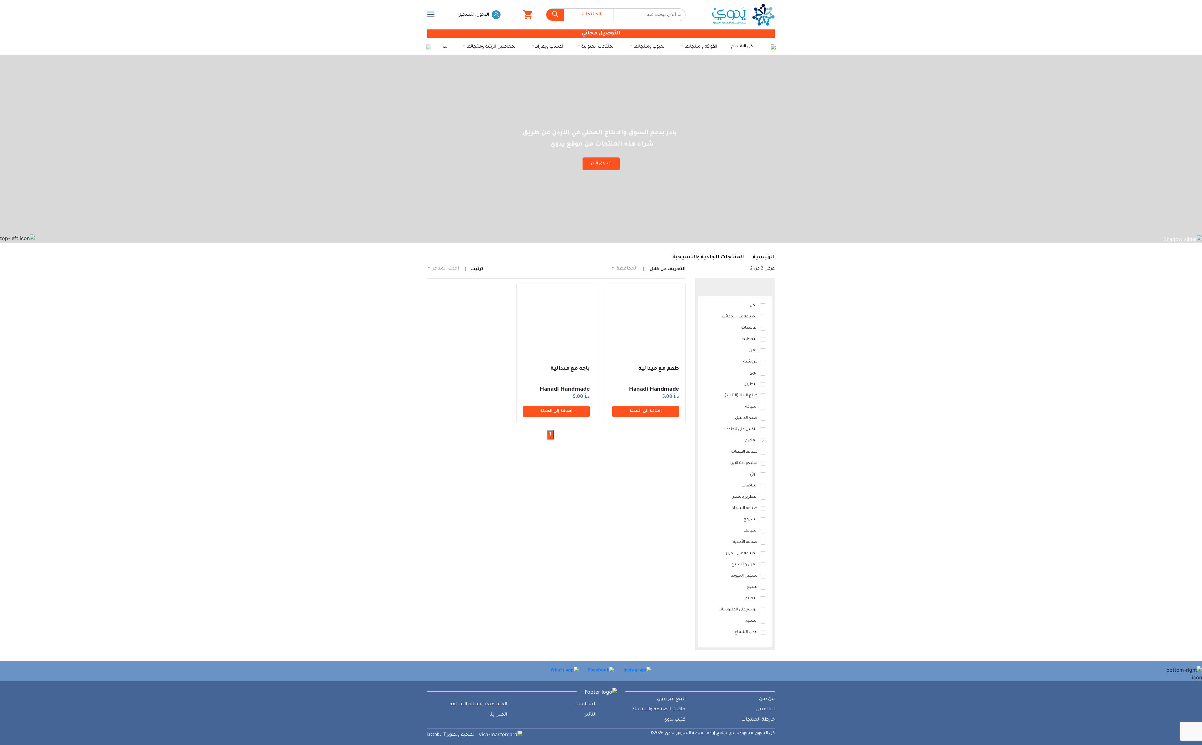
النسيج (751, 621)
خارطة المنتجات (758, 719)
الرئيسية (764, 257)
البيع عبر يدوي (671, 699)
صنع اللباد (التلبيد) (741, 395)
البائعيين (765, 709)
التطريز (751, 384)
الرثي (754, 474)
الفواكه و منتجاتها (700, 46)
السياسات (585, 704)
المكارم (751, 441)
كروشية (750, 362)
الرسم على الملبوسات (738, 610)
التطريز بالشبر (745, 497)
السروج (751, 519)
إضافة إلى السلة (645, 411)
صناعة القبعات (744, 452)
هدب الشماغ (746, 632)
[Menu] (430, 15)
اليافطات (749, 328)
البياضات (750, 486)
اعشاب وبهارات (548, 46)
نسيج (752, 587)
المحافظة (626, 268)
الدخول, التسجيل (474, 15)
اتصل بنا (498, 714)
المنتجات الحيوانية (597, 46)
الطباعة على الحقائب (740, 317)
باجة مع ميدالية (570, 369)
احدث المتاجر (445, 268)
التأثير (590, 714)
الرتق (753, 373)
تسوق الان (601, 164)
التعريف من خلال (668, 269)
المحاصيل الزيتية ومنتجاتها (490, 46)
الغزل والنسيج (745, 565)
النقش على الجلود (742, 429)
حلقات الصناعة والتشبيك (658, 709)
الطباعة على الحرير (742, 553)
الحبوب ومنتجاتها (648, 46)
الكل (754, 305)
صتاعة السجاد (745, 508)
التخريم (751, 598)
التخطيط (749, 339)
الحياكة (751, 407)
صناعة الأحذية (745, 542)
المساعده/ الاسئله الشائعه (478, 704)
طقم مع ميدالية (658, 369)
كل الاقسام (742, 46)
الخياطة (751, 531)
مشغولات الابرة (743, 463)
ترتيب (477, 269)
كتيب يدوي (675, 719)
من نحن (767, 699)
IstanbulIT (436, 734)
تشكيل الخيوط (744, 576)
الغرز (753, 350)
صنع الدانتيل (746, 418)
